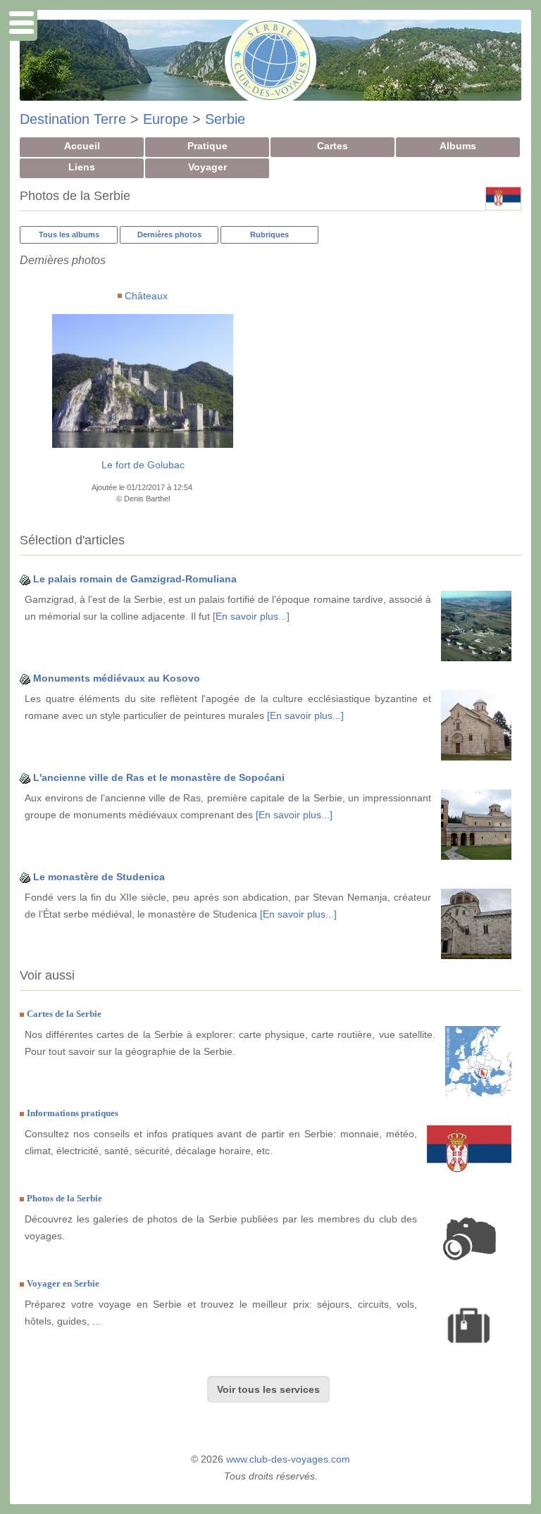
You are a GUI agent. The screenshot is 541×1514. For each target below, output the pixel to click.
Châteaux (146, 295)
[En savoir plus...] (251, 616)
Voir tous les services (268, 1389)
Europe (165, 119)
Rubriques (269, 234)
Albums (458, 145)
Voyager (207, 167)
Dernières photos (169, 234)
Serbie (225, 119)
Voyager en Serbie (63, 1283)
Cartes (332, 145)
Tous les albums (69, 234)
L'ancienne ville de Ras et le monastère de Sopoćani (159, 777)
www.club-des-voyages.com (288, 1459)
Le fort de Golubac (143, 464)
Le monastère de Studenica (99, 876)
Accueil (82, 145)
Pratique (207, 145)
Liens (81, 167)
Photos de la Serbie (64, 1198)
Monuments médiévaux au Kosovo (116, 678)
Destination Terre (73, 119)
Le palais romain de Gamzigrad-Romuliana (135, 578)
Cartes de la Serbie (64, 1013)
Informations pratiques (72, 1113)
